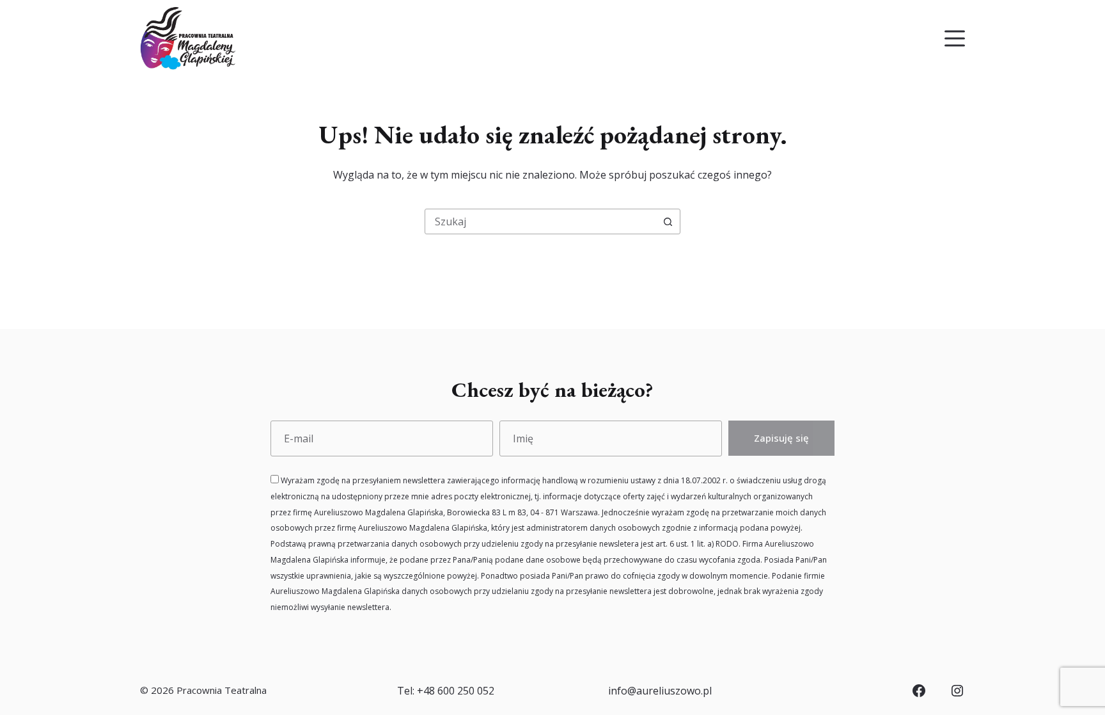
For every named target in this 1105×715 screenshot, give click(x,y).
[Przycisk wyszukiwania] (667, 221)
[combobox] (540, 221)
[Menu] (954, 38)
